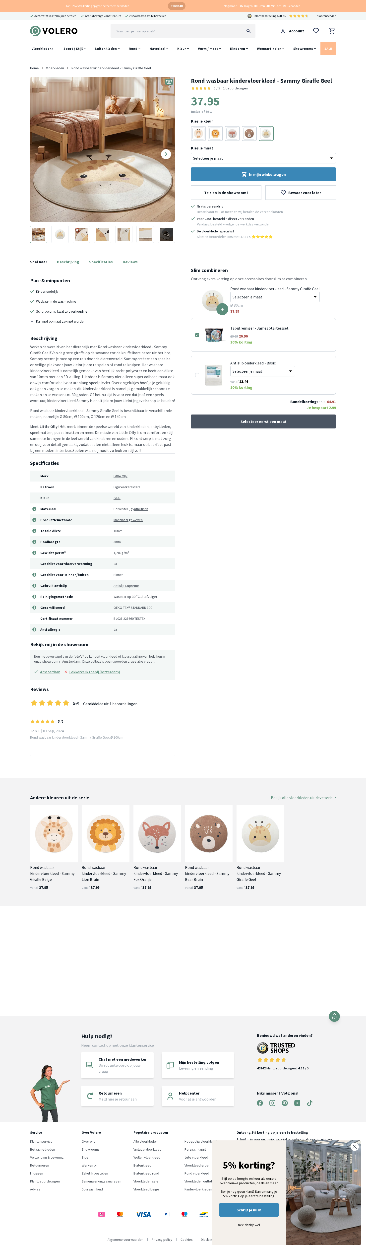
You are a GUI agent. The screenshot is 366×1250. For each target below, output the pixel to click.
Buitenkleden (106, 48)
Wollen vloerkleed (146, 1157)
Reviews (130, 261)
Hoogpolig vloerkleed (200, 1141)
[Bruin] (215, 133)
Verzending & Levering (47, 1157)
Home (34, 68)
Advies (35, 1189)
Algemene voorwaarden (125, 1239)
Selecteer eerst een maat (264, 421)
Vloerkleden (42, 48)
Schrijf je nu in (249, 1209)
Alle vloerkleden (145, 1141)
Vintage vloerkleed (147, 1149)
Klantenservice (326, 16)
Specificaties (101, 261)
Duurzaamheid (92, 1189)
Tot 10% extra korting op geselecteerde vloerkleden (97, 6)
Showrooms (303, 48)
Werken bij (89, 1165)
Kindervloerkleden (198, 1189)
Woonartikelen (269, 48)
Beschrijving (68, 261)
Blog (85, 1157)
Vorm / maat (208, 48)
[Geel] (266, 133)
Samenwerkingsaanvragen (101, 1181)
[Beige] (198, 133)
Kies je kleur (202, 121)
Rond (133, 48)
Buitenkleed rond (146, 1173)
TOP (334, 1017)
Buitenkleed (142, 1165)
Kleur (181, 48)
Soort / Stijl (73, 48)
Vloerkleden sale (145, 1181)
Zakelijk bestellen (95, 1173)
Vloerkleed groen (197, 1165)
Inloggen (36, 1173)
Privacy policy (162, 1239)
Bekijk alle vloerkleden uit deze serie (302, 797)
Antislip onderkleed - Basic (253, 362)
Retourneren (39, 1165)
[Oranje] (232, 133)
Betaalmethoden (42, 1149)
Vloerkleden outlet (198, 1181)
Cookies (187, 1239)
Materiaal (157, 48)
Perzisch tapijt (195, 1149)
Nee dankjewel (249, 1225)
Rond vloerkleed (196, 1173)
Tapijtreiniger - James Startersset (259, 328)
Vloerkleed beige (146, 1189)
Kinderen (237, 48)
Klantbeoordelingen (45, 1181)
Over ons (88, 1141)
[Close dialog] (354, 1146)
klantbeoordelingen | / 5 (283, 1068)
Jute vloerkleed (196, 1157)
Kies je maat (202, 147)
